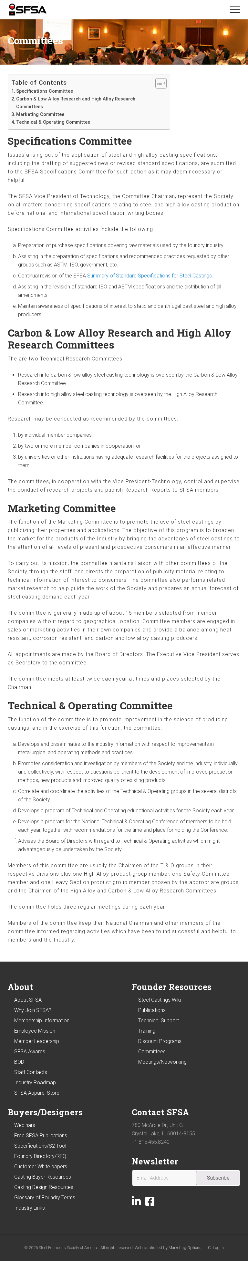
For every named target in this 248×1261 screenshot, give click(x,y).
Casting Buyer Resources (42, 1177)
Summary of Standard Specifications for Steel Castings (149, 276)
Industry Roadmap (35, 1082)
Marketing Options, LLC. (190, 1247)
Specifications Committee (44, 91)
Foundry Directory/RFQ (40, 1156)
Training (146, 1031)
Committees (152, 1051)
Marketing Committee (40, 114)
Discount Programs (159, 1041)
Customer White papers (40, 1166)
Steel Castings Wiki (159, 1000)
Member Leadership (36, 1041)
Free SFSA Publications (40, 1135)
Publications (152, 1010)
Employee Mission (34, 1031)
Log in (218, 1247)
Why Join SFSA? (32, 1010)
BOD (19, 1062)
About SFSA (28, 1000)
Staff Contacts (30, 1072)
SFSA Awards (29, 1051)
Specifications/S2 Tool (40, 1146)
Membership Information (41, 1020)
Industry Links (29, 1208)
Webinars (24, 1125)
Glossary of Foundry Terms (44, 1197)
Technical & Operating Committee (53, 122)
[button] (235, 10)
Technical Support (158, 1020)
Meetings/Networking (162, 1062)
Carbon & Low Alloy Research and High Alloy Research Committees (75, 102)
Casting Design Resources (43, 1187)
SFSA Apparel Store (36, 1093)
